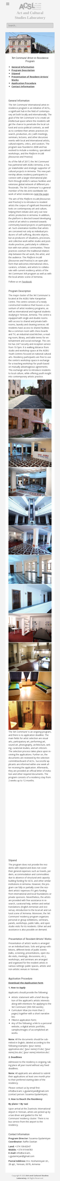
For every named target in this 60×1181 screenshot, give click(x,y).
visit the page (41, 194)
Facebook (27, 281)
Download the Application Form (25, 982)
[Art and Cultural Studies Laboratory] (30, 6)
